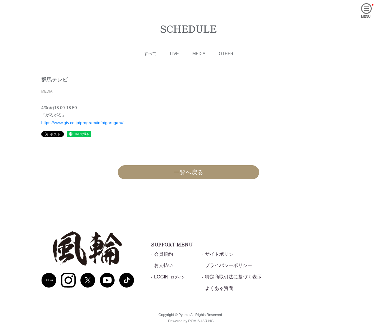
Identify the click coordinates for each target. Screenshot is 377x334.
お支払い (163, 265)
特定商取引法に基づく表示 (233, 276)
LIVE (174, 53)
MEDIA (198, 53)
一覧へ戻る (188, 172)
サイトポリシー (221, 254)
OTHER (226, 53)
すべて (150, 53)
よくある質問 (219, 288)
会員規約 (163, 254)
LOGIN (169, 276)
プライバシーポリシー (228, 265)
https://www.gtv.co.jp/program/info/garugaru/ (82, 122)
